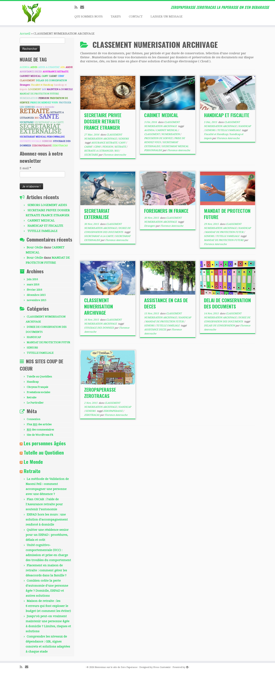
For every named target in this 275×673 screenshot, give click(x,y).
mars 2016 (33, 284)
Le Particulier (35, 402)
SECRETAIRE (27, 122)
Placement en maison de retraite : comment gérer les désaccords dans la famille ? (46, 570)
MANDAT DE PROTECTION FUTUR (48, 342)
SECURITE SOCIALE (30, 141)
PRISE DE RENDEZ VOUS (44, 102)
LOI (44, 89)
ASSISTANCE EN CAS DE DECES (166, 303)
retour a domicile (45, 107)
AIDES (33, 67)
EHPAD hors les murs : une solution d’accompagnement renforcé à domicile (47, 519)
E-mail (25, 168)
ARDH (69, 67)
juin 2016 (32, 279)
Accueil (25, 33)
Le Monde (33, 461)
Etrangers (25, 85)
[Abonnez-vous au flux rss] (77, 7)
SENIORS (47, 141)
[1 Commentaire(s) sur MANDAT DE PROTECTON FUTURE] (252, 180)
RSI (36, 118)
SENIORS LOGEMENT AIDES (47, 205)
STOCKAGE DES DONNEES (99, 327)
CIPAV (61, 76)
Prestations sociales (38, 392)
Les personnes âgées (45, 443)
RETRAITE (35, 111)
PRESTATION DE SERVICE (158, 138)
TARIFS (116, 16)
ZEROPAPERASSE (42, 145)
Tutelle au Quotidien (39, 376)
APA (62, 67)
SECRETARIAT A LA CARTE (49, 122)
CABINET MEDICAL (30, 76)
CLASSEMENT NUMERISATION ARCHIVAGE (98, 306)
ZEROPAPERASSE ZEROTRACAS (100, 392)
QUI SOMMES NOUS (88, 16)
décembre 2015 (36, 294)
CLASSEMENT (27, 80)
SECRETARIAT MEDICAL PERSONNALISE (42, 136)
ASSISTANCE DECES (31, 71)
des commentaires (40, 429)
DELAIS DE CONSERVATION (51, 80)
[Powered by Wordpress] (187, 666)
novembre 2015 (36, 300)
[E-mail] (83, 7)
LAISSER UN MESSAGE (167, 16)
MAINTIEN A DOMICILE (60, 89)
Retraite (31, 397)
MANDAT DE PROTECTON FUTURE (227, 213)
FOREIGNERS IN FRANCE (166, 210)
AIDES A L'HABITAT (49, 67)
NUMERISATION (29, 98)
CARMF (53, 76)
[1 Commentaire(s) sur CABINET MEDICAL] (192, 84)
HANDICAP (34, 337)
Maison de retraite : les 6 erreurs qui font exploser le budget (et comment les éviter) (48, 606)
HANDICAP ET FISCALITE (45, 225)
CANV (45, 76)
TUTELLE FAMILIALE (43, 231)
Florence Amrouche (114, 154)
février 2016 (34, 289)
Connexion (33, 419)
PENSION (43, 98)
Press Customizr (162, 667)
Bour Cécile (35, 247)
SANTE (49, 116)
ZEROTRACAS (60, 145)
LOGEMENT (34, 89)
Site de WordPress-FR (40, 434)
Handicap (33, 381)
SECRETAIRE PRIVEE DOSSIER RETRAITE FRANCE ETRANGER (102, 121)
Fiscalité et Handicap (42, 85)
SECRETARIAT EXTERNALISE (40, 129)
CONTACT (136, 16)
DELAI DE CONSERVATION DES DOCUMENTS (227, 303)
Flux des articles (39, 424)
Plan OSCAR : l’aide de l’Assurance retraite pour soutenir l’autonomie (44, 504)
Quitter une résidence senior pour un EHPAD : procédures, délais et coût (47, 535)
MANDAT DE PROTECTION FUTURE (39, 93)
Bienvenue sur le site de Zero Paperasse (116, 667)
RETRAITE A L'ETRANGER (98, 150)
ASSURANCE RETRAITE (55, 71)
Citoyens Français (37, 386)
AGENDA (25, 67)
